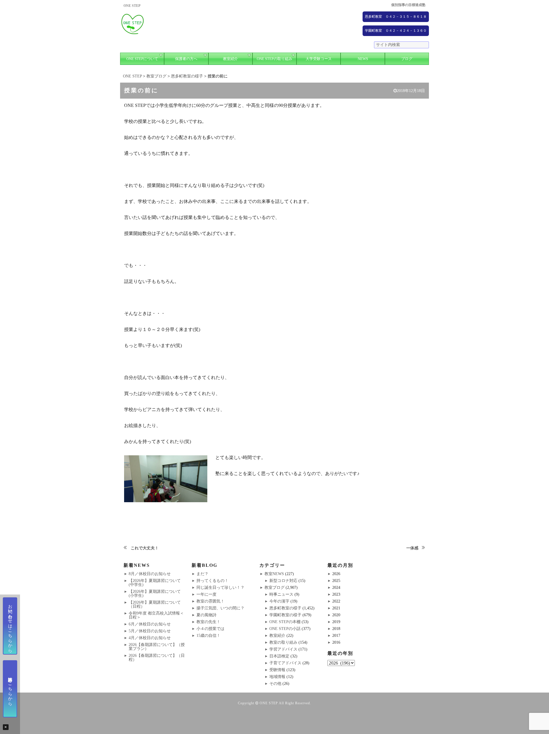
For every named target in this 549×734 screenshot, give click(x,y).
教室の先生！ (208, 622)
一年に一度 (206, 594)
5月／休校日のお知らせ (150, 631)
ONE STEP (269, 703)
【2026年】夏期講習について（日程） (155, 604)
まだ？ (202, 574)
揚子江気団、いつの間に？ (220, 608)
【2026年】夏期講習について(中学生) (155, 583)
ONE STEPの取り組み (274, 59)
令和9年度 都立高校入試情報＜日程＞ (156, 615)
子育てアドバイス (285, 663)
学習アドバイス (283, 649)
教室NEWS (274, 574)
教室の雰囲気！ (210, 601)
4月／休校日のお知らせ (150, 638)
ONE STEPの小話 (285, 629)
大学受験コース (319, 59)
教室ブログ (274, 587)
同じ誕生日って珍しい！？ (220, 587)
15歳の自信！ (208, 635)
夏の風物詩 (206, 615)
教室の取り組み (283, 642)
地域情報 (277, 677)
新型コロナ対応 (283, 581)
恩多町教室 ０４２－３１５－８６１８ (396, 17)
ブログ (406, 59)
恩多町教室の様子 (285, 608)
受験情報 (277, 670)
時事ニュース (281, 594)
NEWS (363, 59)
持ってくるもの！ (212, 581)
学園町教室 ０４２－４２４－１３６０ (396, 31)
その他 (275, 683)
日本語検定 (279, 656)
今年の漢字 (279, 601)
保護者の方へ (186, 59)
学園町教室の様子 (285, 615)
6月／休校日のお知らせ (150, 624)
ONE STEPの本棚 (285, 622)
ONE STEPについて (142, 59)
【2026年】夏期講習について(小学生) (155, 593)
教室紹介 (230, 59)
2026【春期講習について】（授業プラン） (157, 647)
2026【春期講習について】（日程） (157, 657)
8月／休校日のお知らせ (150, 574)
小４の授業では (210, 629)
